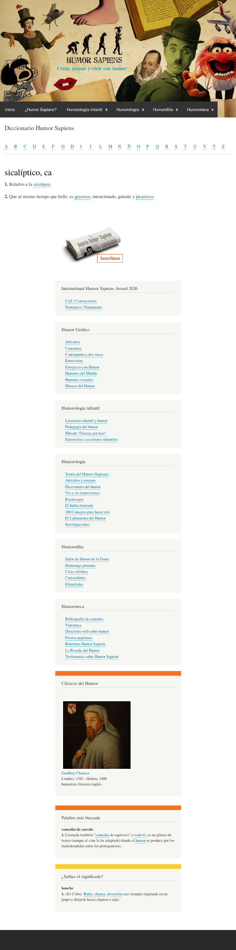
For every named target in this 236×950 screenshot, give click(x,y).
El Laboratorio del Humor (85, 518)
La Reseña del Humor (82, 650)
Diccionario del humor (82, 486)
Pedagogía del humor (81, 426)
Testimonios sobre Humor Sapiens (92, 656)
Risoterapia (74, 499)
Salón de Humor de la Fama (87, 559)
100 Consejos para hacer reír (87, 512)
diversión (114, 893)
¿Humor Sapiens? (41, 109)
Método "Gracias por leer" (85, 433)
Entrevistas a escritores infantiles (91, 439)
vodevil (140, 834)
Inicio (10, 109)
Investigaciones (77, 524)
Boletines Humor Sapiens (85, 643)
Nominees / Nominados (83, 307)
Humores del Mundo (81, 373)
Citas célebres (76, 571)
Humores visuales (79, 379)
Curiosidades (75, 577)
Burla (88, 893)
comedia (102, 834)
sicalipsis (41, 184)
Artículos (72, 341)
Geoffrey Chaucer (75, 773)
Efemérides (74, 584)
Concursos (73, 348)
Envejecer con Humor (82, 367)
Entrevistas (74, 360)
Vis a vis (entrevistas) (82, 492)
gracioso (82, 196)
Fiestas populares (78, 637)
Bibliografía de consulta (84, 619)
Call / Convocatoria (80, 301)
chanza (99, 893)
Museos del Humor (80, 385)
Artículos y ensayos (80, 480)
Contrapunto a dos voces (84, 354)
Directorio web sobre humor (87, 631)
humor (140, 840)
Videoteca (73, 625)
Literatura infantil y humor (86, 420)
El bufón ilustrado (79, 505)
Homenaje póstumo (80, 565)
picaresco (144, 196)
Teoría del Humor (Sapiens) (86, 474)
